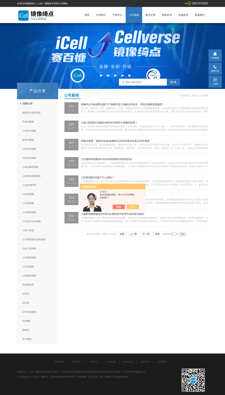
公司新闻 (134, 15)
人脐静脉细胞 (29, 275)
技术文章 (150, 15)
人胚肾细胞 (28, 203)
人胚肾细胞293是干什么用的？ (97, 177)
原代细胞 (26, 339)
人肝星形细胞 (29, 212)
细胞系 (25, 330)
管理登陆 (82, 376)
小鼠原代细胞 (29, 149)
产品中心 (117, 15)
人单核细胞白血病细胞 (33, 239)
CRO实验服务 (29, 312)
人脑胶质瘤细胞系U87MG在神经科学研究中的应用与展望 (112, 214)
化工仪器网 (105, 376)
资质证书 (167, 15)
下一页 (145, 234)
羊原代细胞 (28, 121)
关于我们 (76, 361)
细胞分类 (28, 103)
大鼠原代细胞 (29, 158)
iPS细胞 (26, 321)
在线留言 (183, 15)
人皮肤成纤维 (29, 185)
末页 (157, 234)
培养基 (25, 293)
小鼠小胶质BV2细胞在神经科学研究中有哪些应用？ (109, 122)
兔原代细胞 (28, 139)
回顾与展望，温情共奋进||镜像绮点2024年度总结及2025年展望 (115, 140)
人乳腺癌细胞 (29, 257)
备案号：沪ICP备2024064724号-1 (58, 376)
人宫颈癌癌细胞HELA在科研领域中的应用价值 (106, 159)
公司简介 (101, 15)
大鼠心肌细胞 (29, 248)
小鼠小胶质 (28, 230)
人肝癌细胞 (28, 266)
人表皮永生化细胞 (31, 221)
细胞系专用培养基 (31, 112)
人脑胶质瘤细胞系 (31, 176)
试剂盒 (25, 302)
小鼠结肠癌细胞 (30, 167)
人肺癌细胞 (28, 194)
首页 (86, 15)
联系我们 (200, 15)
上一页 (133, 234)
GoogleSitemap (120, 376)
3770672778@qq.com (134, 371)
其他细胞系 (28, 284)
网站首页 (59, 361)
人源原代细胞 (29, 130)
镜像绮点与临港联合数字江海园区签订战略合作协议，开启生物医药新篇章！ (123, 104)
